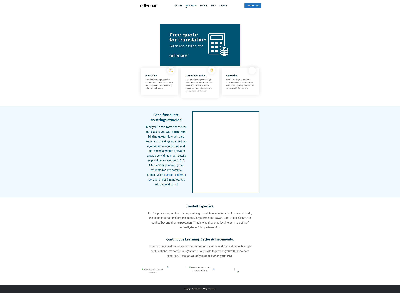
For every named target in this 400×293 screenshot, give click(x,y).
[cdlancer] (148, 6)
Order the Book (253, 6)
